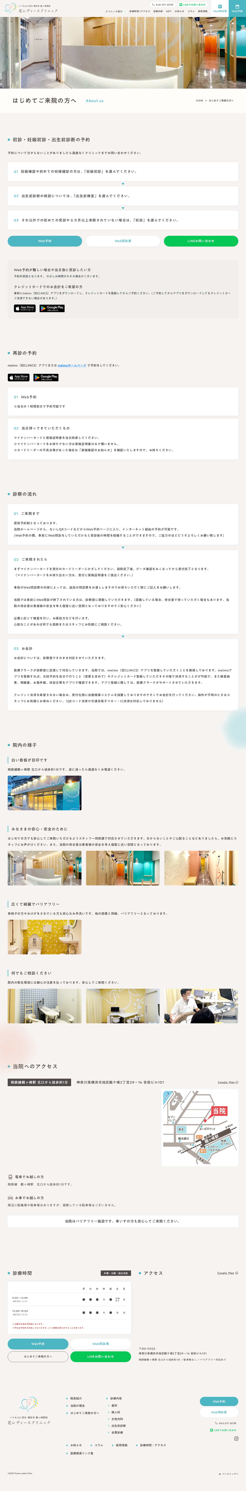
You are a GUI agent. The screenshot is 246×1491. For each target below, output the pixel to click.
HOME (199, 100)
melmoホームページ (72, 365)
